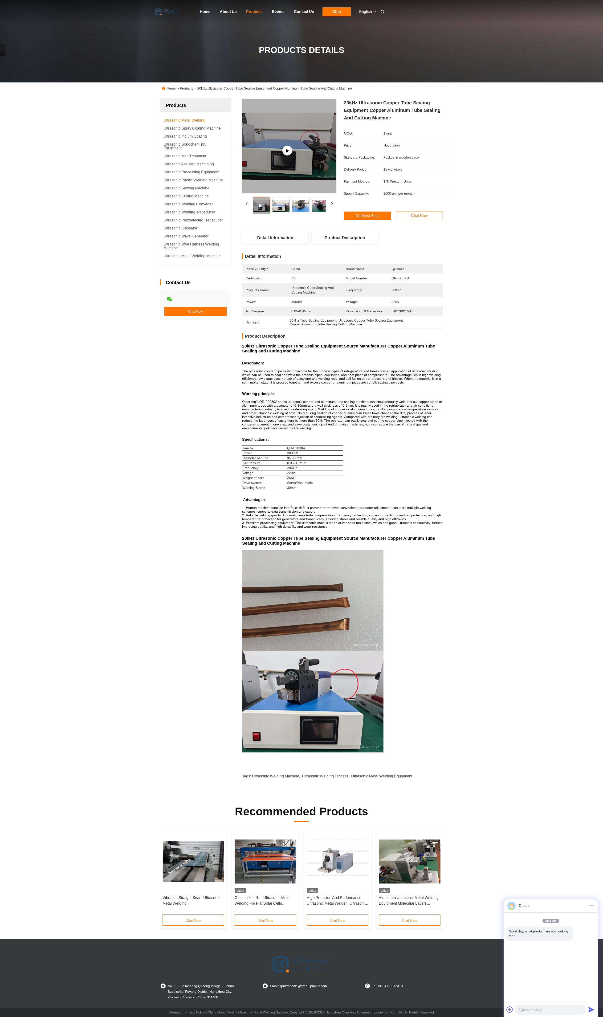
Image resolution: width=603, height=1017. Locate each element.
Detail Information (275, 237)
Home (205, 12)
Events (278, 12)
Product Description (345, 237)
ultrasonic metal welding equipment (381, 776)
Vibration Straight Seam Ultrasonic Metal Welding (191, 900)
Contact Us (304, 12)
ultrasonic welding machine (275, 776)
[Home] (167, 12)
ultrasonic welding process (325, 776)
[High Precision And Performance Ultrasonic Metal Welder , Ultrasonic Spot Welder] (337, 861)
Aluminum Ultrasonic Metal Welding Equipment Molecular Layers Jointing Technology (409, 901)
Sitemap (174, 1012)
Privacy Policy (194, 1012)
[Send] (591, 1009)
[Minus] (591, 906)
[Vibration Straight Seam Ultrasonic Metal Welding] (193, 861)
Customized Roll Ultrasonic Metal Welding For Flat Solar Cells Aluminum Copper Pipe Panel (262, 901)
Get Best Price (367, 216)
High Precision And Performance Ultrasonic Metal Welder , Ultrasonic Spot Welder (337, 901)
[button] (168, 872)
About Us (228, 12)
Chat (336, 12)
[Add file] (509, 1009)
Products (254, 12)
